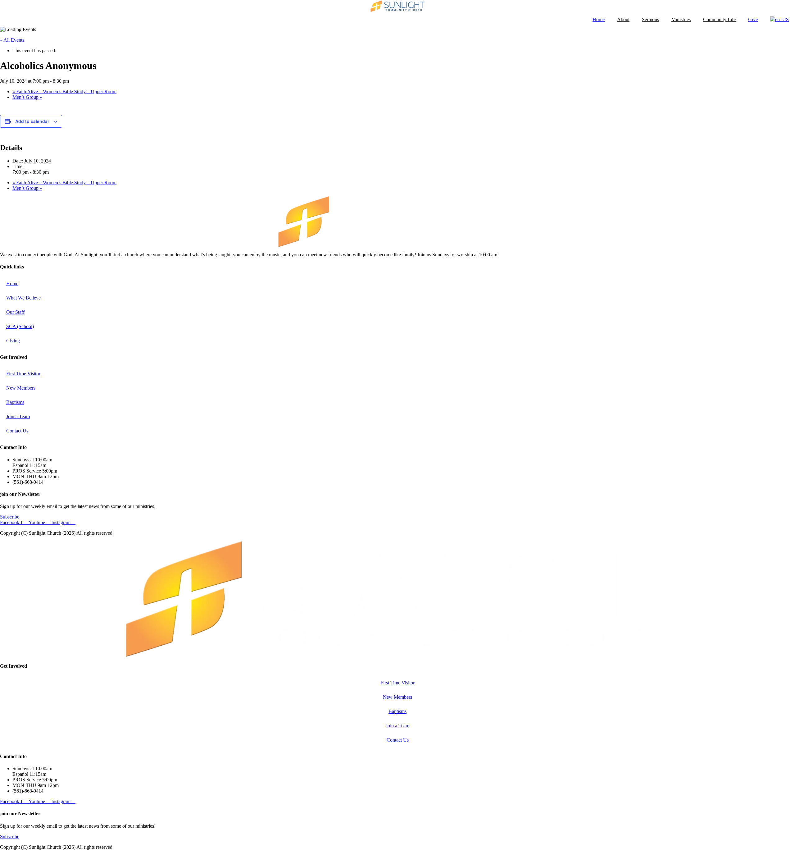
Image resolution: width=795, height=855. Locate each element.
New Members (20, 388)
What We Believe (23, 297)
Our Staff (15, 312)
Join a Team (18, 416)
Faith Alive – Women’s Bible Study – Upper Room (64, 91)
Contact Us (17, 430)
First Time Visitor (23, 373)
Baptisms (15, 402)
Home (599, 19)
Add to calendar (32, 121)
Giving (13, 340)
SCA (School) (20, 326)
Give (753, 19)
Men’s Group (27, 97)
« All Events (12, 40)
